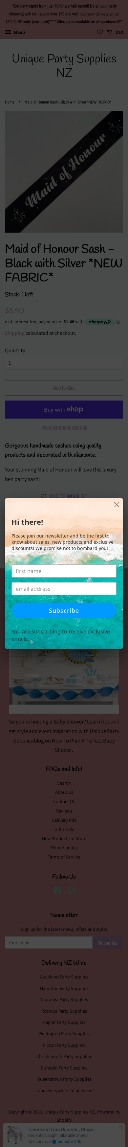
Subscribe (64, 610)
